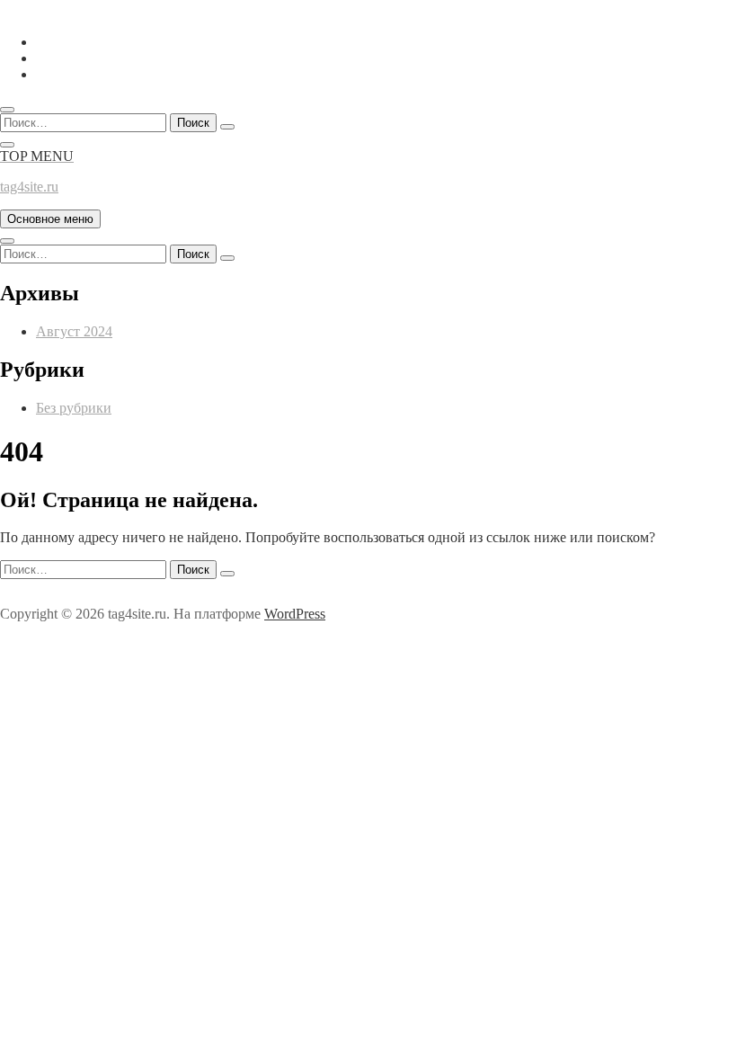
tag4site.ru (29, 186)
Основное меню (50, 219)
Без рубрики (73, 407)
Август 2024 (74, 331)
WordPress (294, 613)
